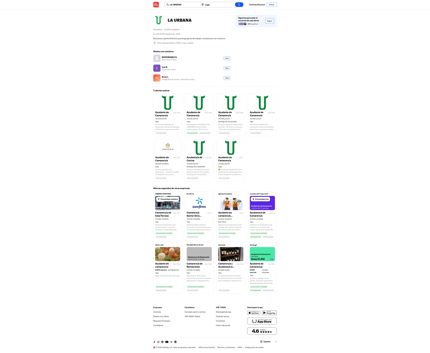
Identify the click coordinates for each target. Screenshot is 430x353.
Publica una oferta (161, 316)
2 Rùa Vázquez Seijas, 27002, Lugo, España (175, 43)
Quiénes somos (222, 316)
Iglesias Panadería (225, 194)
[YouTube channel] (166, 342)
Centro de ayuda (223, 325)
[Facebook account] (162, 342)
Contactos (220, 321)
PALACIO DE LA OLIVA (195, 245)
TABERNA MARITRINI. (163, 194)
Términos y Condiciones (226, 347)
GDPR (240, 347)
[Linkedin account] (175, 342)
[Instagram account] (158, 342)
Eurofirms (190, 194)
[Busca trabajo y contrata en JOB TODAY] (156, 4)
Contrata (157, 312)
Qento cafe (159, 245)
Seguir (269, 21)
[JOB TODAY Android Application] (269, 313)
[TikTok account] (154, 342)
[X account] (171, 342)
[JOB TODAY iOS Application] (253, 313)
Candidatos (158, 325)
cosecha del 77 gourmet (259, 194)
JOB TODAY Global (192, 316)
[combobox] (184, 4)
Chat (227, 58)
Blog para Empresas (161, 321)
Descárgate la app (223, 312)
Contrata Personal (257, 4)
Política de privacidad (206, 347)
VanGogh (253, 245)
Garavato (221, 245)
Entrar (271, 4)
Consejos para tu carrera (195, 312)
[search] (239, 4)
